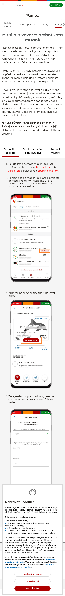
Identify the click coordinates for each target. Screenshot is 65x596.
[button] (5, 5)
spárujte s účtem (48, 170)
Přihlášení (56, 5)
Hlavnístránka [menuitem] (7, 24)
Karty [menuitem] (58, 24)
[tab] (10, 152)
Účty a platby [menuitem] (27, 24)
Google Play (43, 167)
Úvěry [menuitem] (45, 24)
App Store (14, 170)
